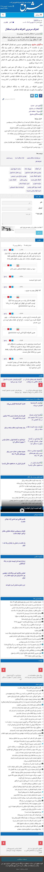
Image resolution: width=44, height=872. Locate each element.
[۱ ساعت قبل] (34, 576)
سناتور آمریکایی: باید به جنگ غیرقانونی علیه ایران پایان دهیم (24, 696)
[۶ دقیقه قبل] (34, 522)
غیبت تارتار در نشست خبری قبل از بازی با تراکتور (27, 781)
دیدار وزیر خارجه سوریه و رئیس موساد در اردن (28, 752)
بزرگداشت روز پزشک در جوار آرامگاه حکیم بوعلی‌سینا (26, 818)
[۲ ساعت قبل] (34, 407)
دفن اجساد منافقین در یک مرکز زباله (31, 625)
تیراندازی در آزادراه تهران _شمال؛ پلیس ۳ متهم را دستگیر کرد (13, 440)
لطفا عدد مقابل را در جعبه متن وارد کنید (31, 227)
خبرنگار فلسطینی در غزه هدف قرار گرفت (30, 778)
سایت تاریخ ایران (16, 169)
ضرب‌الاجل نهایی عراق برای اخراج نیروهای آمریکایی (27, 786)
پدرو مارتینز (9, 158)
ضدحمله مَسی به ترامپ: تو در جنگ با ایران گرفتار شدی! (25, 605)
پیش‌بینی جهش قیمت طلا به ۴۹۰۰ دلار (30, 486)
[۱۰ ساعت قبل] (34, 467)
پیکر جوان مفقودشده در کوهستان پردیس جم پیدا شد (33, 676)
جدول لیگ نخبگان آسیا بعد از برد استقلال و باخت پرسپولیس (24, 122)
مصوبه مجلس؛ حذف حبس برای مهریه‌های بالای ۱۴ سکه (16, 452)
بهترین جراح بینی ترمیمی (18, 176)
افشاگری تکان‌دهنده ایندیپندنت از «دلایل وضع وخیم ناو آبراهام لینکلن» (21, 702)
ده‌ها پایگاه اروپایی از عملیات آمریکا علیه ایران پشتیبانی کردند (24, 725)
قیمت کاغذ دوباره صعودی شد (33, 489)
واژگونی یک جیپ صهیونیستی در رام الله (30, 801)
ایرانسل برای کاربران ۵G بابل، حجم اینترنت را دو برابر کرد (25, 711)
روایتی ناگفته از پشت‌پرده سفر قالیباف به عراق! (28, 616)
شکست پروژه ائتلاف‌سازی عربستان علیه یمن (28, 713)
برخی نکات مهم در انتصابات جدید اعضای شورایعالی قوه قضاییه (24, 750)
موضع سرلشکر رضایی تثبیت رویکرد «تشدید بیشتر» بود (26, 798)
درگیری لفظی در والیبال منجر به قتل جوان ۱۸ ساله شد (26, 610)
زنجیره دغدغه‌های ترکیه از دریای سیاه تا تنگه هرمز (27, 795)
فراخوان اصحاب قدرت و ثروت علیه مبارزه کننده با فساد (26, 758)
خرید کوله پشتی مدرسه (34, 191)
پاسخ (5, 250)
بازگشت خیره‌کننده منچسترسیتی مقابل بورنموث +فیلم (26, 772)
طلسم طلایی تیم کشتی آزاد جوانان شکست (15, 520)
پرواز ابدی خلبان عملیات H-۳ (33, 656)
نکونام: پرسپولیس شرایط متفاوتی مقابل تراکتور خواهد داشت (13, 532)
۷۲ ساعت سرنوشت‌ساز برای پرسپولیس (30, 642)
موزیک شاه (28, 169)
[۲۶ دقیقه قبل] (34, 564)
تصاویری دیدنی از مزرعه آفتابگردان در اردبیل (29, 639)
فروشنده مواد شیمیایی (17, 187)
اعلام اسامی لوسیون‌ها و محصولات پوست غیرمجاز (14, 849)
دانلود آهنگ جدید (35, 176)
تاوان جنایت (38, 630)
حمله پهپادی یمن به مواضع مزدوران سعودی (29, 829)
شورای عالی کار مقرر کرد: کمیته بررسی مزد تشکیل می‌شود (25, 738)
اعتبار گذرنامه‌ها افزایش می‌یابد (16, 404)
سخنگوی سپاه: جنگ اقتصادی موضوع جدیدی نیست (27, 727)
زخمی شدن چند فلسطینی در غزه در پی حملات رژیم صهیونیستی (23, 693)
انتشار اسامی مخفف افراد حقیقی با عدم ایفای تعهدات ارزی (25, 806)
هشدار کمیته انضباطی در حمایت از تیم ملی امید (28, 789)
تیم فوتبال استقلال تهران (33, 158)
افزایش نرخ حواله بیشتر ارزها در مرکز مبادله (29, 483)
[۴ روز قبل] (12, 383)
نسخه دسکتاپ (22, 859)
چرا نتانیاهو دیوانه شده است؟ (33, 812)
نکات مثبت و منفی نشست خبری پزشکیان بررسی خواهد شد (24, 134)
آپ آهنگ (38, 169)
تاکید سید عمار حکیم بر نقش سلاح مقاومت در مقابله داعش (24, 747)
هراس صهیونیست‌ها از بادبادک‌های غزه (30, 803)
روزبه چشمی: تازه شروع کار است (31, 147)
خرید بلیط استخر (24, 183)
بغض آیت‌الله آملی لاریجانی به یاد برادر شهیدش (28, 826)
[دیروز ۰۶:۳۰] (12, 841)
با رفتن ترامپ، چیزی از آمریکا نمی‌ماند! (30, 744)
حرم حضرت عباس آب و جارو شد (15, 585)
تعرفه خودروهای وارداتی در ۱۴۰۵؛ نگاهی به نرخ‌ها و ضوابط (32, 391)
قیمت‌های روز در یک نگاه (35, 477)
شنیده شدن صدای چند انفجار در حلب (30, 719)
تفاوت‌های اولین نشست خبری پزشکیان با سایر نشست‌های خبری (23, 131)
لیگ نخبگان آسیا (19, 158)
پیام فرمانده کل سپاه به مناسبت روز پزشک (29, 815)
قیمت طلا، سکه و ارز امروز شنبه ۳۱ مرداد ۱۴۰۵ (28, 492)
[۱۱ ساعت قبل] (34, 546)
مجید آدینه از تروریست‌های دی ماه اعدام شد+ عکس (26, 608)
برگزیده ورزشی (38, 514)
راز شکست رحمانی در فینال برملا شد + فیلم (13, 544)
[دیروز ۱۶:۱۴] (32, 383)
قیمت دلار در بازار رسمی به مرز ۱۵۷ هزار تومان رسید (26, 498)
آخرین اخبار (39, 684)
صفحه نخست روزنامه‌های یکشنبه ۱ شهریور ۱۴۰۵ (27, 622)
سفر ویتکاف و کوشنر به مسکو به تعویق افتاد (29, 823)
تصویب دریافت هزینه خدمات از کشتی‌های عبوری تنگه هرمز (24, 775)
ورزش (38, 15)
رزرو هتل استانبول (15, 172)
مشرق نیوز (27, 5)
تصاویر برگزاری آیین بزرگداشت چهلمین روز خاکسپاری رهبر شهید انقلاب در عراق (14, 575)
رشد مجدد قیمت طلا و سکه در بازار (14, 427)
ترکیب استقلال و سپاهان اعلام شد (31, 784)
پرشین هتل (23, 180)
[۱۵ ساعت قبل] (32, 841)
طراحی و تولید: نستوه (22, 869)
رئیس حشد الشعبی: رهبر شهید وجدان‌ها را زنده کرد (26, 708)
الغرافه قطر (38, 161)
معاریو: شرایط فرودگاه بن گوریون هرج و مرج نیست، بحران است (23, 722)
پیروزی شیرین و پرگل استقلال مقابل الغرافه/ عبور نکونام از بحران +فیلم (23, 143)
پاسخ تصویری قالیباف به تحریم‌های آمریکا (29, 792)
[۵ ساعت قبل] (34, 431)
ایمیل (40, 208)
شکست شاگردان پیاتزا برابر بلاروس (31, 809)
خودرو (41, 375)
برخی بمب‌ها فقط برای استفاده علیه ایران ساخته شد (26, 755)
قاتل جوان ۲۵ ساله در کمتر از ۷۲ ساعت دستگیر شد (26, 628)
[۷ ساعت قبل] (34, 443)
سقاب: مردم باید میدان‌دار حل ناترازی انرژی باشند (27, 716)
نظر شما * (39, 214)
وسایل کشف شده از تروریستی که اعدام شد (29, 613)
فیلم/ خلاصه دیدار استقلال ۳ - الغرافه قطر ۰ (28, 139)
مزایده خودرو (37, 183)
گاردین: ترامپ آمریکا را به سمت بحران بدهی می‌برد (27, 821)
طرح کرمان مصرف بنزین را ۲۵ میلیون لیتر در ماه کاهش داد (14, 417)
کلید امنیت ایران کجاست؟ (33, 508)
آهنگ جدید (12, 180)
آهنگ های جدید (36, 180)
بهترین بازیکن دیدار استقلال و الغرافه (30, 136)
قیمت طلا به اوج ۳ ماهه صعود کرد (31, 495)
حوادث (41, 660)
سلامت (40, 834)
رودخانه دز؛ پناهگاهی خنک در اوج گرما (30, 650)
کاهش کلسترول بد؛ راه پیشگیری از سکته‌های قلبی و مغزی (33, 850)
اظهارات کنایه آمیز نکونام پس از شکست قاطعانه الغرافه (25, 128)
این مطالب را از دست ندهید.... (33, 399)
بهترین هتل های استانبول (33, 172)
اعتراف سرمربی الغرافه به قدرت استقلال (22, 29)
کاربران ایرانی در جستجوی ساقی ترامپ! (13, 463)
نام (41, 202)
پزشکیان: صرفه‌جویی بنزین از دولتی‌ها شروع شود (27, 741)
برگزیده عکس (38, 556)
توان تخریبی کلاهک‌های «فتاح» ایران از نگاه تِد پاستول (26, 653)
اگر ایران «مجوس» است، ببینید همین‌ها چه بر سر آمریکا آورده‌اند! (22, 645)
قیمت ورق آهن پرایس (34, 187)
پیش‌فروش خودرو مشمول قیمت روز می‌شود (12, 391)
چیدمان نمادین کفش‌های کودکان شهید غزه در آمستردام (25, 730)
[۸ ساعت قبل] (34, 455)
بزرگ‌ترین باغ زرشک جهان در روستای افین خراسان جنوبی (25, 636)
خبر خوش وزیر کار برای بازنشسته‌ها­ (31, 619)
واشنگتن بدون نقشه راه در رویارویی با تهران (29, 705)
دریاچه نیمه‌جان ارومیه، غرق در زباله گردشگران (14, 562)
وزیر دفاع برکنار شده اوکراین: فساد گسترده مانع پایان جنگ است (23, 633)
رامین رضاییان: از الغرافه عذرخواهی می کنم (29, 125)
